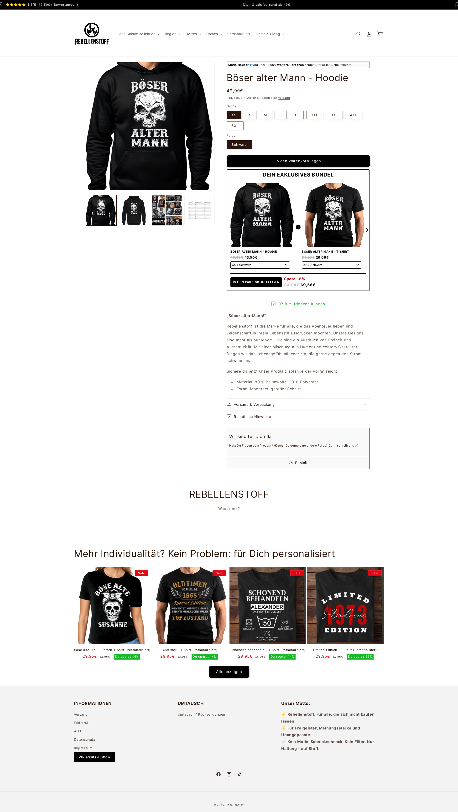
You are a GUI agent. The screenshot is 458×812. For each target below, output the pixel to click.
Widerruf (81, 723)
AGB (77, 731)
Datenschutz (84, 739)
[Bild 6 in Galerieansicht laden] (134, 210)
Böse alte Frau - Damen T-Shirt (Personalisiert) (112, 650)
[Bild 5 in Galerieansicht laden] (101, 210)
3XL (334, 115)
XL (296, 115)
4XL (353, 115)
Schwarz (239, 144)
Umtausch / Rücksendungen (201, 714)
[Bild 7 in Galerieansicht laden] (166, 210)
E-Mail (300, 462)
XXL (314, 115)
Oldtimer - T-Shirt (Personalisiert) (190, 650)
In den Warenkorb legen (256, 282)
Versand (284, 97)
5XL (235, 126)
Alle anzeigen (229, 671)
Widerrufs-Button (94, 757)
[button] (139, 34)
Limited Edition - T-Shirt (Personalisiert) (345, 650)
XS (234, 115)
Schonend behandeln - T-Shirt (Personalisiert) (268, 650)
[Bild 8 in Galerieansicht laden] (199, 210)
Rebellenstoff (235, 805)
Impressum (83, 748)
